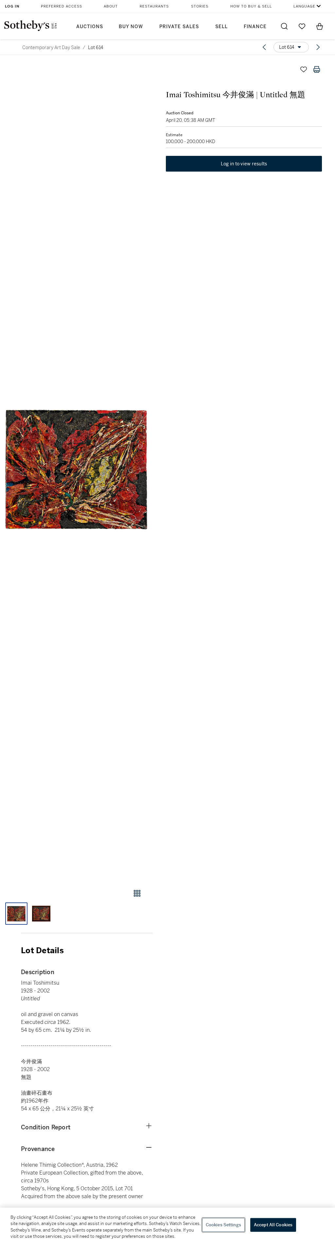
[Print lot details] (316, 69)
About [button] (111, 6)
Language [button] (304, 6)
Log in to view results (244, 164)
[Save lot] (303, 69)
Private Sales (179, 26)
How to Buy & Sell (251, 6)
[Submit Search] (284, 26)
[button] (76, 469)
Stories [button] (199, 6)
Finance (255, 26)
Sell (221, 26)
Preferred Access (61, 6)
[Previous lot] (264, 47)
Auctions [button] (89, 26)
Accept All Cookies (273, 1225)
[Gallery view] (137, 893)
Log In (12, 6)
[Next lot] (318, 47)
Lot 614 (95, 47)
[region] (167, 1225)
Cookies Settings (223, 1225)
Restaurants (154, 6)
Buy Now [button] (131, 26)
